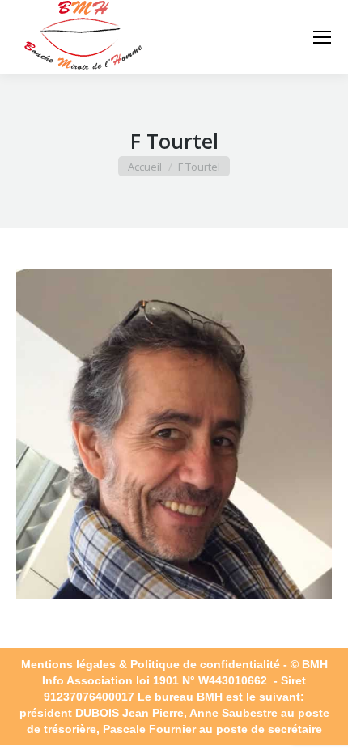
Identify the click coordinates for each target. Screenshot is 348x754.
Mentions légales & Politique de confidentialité (150, 664)
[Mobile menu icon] (322, 37)
